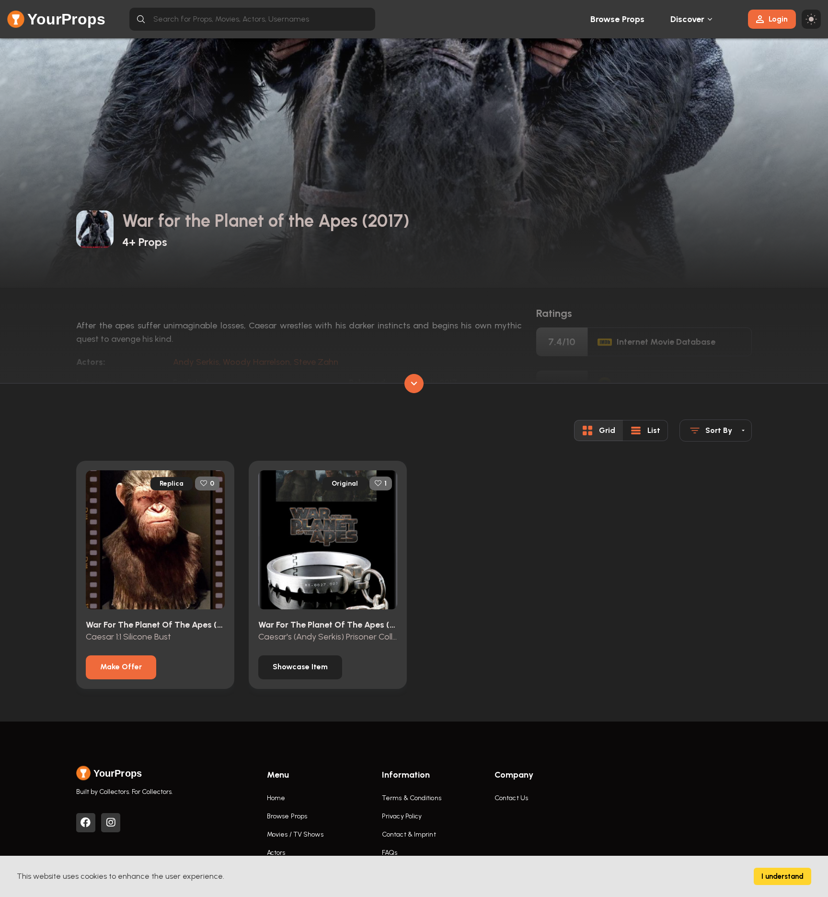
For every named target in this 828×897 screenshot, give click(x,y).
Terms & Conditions (411, 798)
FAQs (389, 853)
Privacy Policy (402, 816)
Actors (276, 853)
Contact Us (511, 798)
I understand (782, 876)
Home (276, 798)
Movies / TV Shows (295, 834)
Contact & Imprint (409, 834)
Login (778, 18)
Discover (687, 19)
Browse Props (617, 19)
